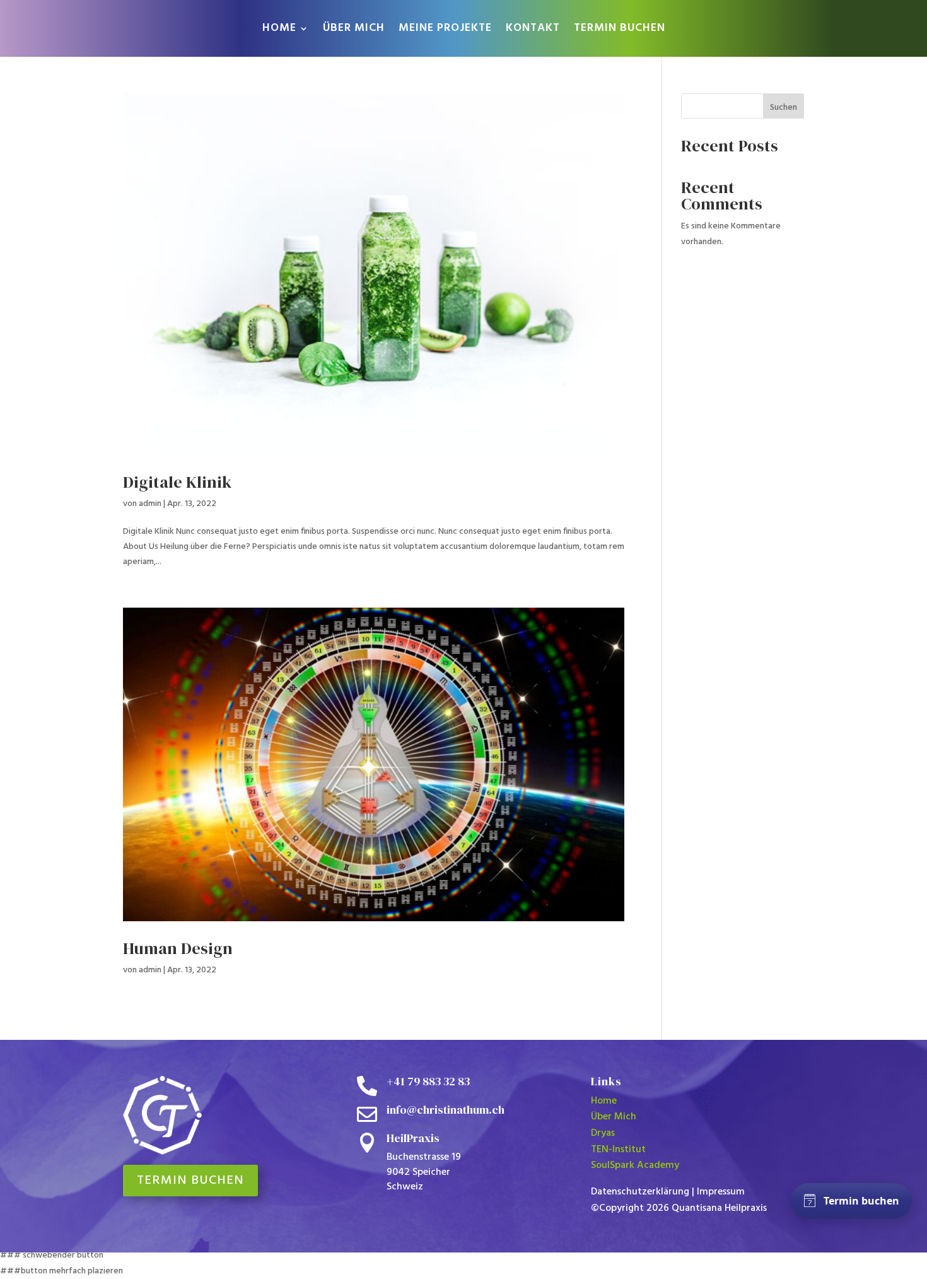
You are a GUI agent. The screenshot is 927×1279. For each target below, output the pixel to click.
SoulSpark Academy (635, 1165)
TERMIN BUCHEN (619, 30)
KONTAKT (533, 30)
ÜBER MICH (354, 30)
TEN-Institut (618, 1149)
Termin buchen (190, 1180)
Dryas (603, 1133)
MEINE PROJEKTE (445, 30)
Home (604, 1101)
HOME (279, 30)
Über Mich (613, 1117)
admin (150, 504)
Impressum (721, 1192)
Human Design (178, 948)
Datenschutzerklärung (640, 1192)
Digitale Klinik (177, 482)
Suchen (783, 107)
